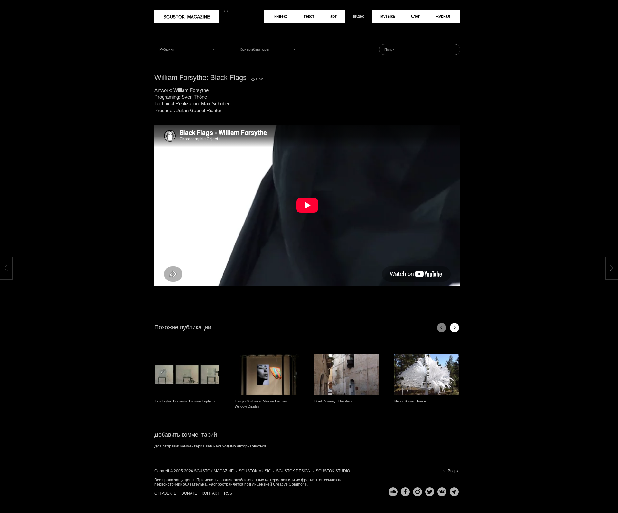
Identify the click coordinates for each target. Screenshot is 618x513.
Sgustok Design (293, 471)
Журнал (443, 16)
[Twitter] (428, 491)
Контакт (210, 493)
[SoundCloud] (391, 491)
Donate (189, 493)
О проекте (165, 493)
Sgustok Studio (333, 471)
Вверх (453, 471)
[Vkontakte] (440, 491)
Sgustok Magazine (171, 12)
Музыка (387, 16)
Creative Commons (290, 484)
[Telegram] (452, 491)
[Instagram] (416, 491)
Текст (309, 16)
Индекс (281, 16)
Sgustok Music (255, 471)
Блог (415, 16)
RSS (228, 493)
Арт (333, 16)
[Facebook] (404, 491)
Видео (358, 16)
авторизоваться (251, 446)
